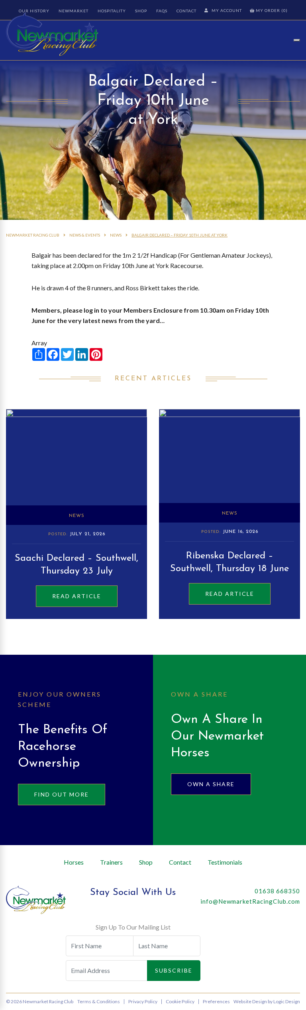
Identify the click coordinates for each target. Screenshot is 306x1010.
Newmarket (73, 10)
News (76, 515)
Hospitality (112, 10)
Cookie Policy (180, 1001)
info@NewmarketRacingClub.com (250, 901)
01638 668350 (277, 891)
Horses (74, 862)
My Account (227, 10)
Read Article (76, 596)
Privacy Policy (142, 1001)
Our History (34, 10)
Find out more (61, 794)
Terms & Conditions (98, 1001)
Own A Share (211, 784)
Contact (186, 10)
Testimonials (225, 862)
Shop (141, 10)
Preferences (216, 1001)
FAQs (161, 10)
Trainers (111, 862)
